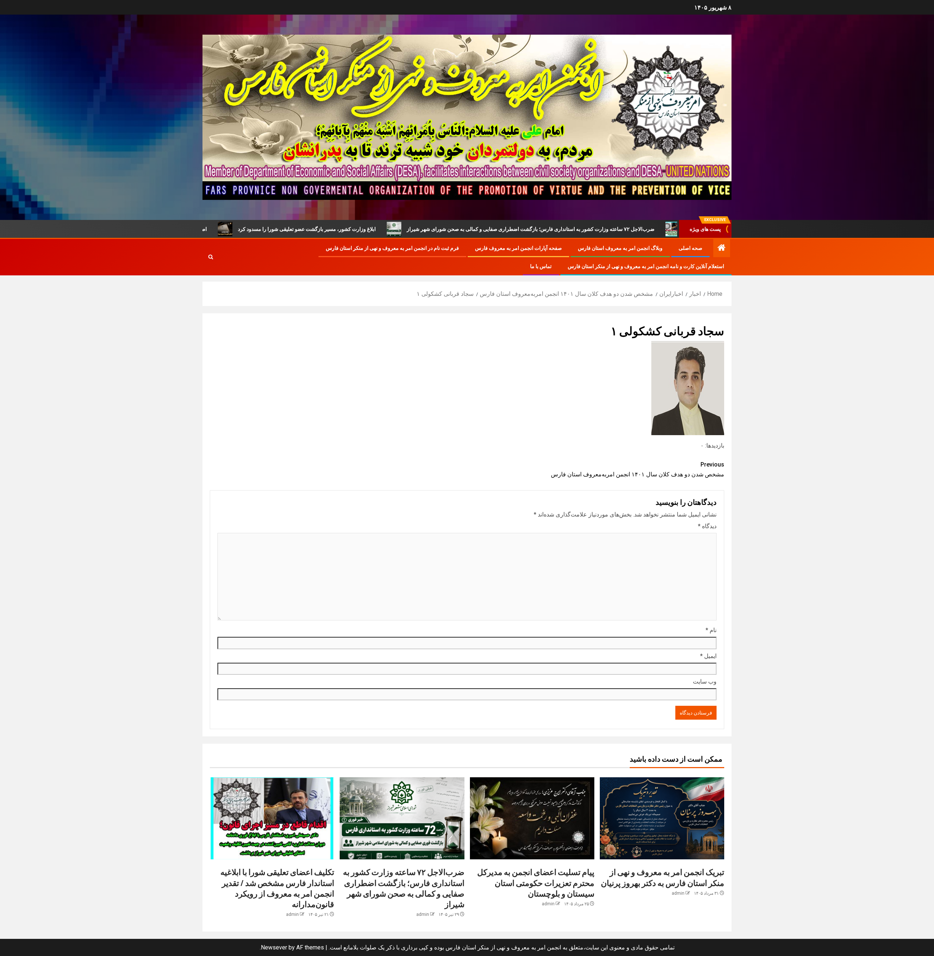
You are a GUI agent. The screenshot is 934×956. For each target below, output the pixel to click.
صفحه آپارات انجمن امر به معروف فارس (518, 248)
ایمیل (708, 656)
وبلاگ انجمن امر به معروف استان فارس (620, 248)
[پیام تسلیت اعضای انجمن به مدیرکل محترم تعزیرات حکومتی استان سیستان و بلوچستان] (532, 818)
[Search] (210, 257)
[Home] (722, 248)
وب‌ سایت (705, 681)
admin (678, 893)
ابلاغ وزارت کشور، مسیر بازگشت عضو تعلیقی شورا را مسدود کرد (370, 229)
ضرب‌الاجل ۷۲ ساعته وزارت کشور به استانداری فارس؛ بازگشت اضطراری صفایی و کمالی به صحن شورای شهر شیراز (594, 229)
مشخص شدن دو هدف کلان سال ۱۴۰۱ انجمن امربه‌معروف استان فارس (637, 469)
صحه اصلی (690, 248)
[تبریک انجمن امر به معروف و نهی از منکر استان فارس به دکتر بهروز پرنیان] (662, 818)
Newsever (274, 947)
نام (711, 630)
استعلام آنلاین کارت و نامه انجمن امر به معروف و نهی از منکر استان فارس (646, 266)
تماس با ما (541, 266)
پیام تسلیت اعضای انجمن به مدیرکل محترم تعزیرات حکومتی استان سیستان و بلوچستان (535, 882)
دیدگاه (707, 526)
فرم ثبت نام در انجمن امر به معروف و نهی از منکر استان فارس (392, 248)
